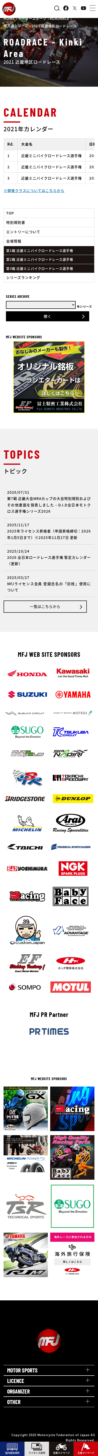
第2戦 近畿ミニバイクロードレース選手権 (39, 259)
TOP (10, 212)
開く (47, 316)
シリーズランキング (23, 277)
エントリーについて (23, 231)
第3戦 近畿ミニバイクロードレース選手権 (39, 268)
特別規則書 (15, 222)
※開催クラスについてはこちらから (34, 190)
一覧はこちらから (45, 606)
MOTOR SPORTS (22, 1370)
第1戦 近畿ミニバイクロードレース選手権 (39, 250)
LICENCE (15, 1380)
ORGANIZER (18, 1391)
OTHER (13, 1401)
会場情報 (13, 241)
